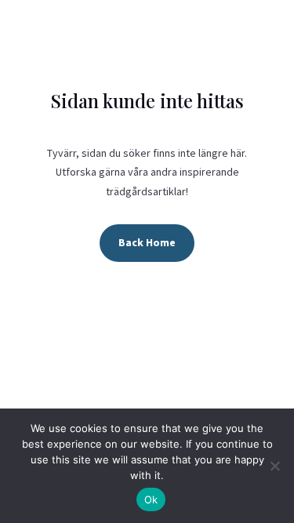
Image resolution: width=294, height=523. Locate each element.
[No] (274, 466)
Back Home (147, 242)
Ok (151, 499)
